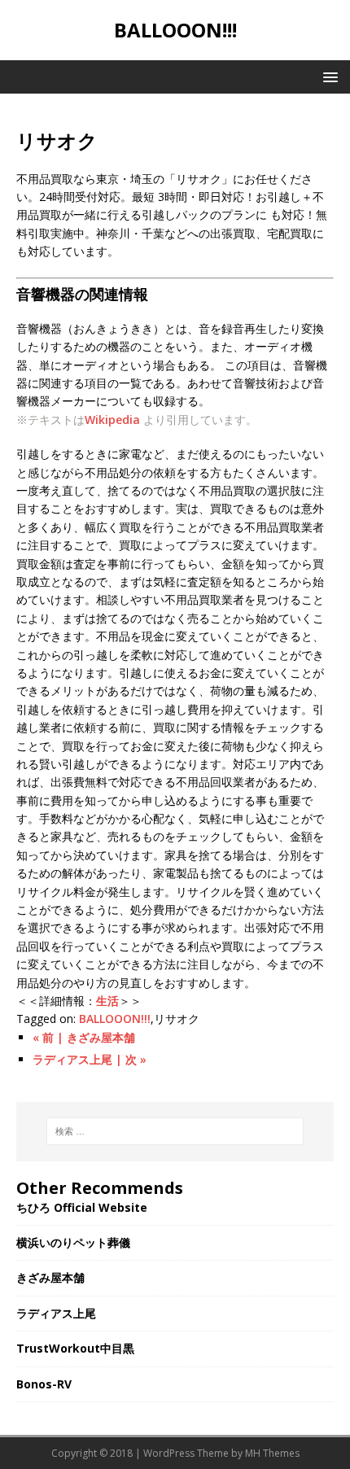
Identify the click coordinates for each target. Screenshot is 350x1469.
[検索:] (175, 1131)
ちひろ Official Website (81, 1207)
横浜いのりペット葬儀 (73, 1242)
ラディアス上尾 (56, 1313)
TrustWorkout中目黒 (75, 1348)
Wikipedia (112, 419)
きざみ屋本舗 (50, 1277)
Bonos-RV (44, 1384)
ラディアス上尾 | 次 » (90, 1059)
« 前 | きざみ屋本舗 (84, 1037)
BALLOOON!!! (115, 1018)
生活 (107, 1000)
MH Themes (272, 1453)
